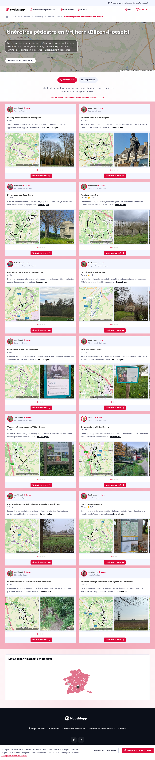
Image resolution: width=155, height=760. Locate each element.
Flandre (27, 17)
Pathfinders (68, 79)
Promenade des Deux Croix (20, 195)
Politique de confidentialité (102, 728)
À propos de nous (37, 728)
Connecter (68, 9)
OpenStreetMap (135, 70)
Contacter (54, 728)
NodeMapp (151, 70)
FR (129, 9)
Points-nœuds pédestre (19, 60)
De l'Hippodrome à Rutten (93, 272)
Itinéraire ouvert (39, 175)
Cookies (122, 728)
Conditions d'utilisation (73, 728)
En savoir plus (53, 127)
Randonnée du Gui (89, 195)
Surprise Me (89, 79)
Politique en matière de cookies (14, 755)
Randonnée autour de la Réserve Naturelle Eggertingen (33, 504)
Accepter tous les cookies (139, 750)
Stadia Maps (125, 70)
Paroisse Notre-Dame (91, 349)
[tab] (37, 170)
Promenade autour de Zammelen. (23, 349)
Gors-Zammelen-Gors (91, 504)
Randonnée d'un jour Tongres (95, 117)
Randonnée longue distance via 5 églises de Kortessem (107, 581)
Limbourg (39, 17)
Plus (82, 9)
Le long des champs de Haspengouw (24, 117)
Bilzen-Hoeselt (54, 17)
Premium (143, 9)
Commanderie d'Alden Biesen (95, 427)
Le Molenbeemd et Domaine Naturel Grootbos (29, 581)
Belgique (16, 17)
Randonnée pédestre (44, 9)
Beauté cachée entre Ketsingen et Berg (25, 272)
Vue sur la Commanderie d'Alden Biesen (26, 427)
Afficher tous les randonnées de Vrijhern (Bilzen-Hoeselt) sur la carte (77, 97)
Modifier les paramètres (104, 750)
